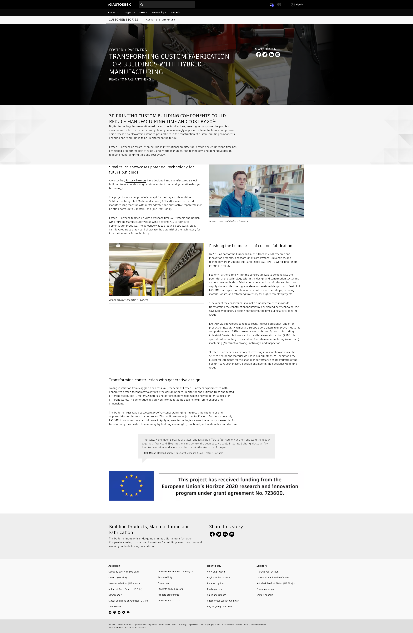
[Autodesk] (119, 4)
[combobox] (167, 4)
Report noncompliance (146, 624)
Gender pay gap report (210, 624)
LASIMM (166, 201)
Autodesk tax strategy (232, 624)
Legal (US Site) (179, 624)
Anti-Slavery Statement (255, 624)
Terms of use (164, 624)
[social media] (119, 612)
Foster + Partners (136, 180)
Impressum (193, 624)
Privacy (111, 624)
